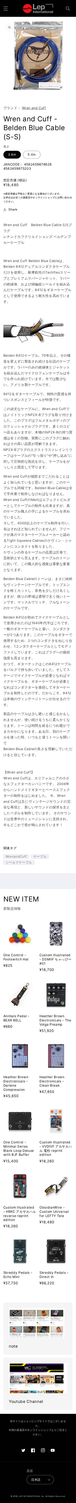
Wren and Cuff (34, 108)
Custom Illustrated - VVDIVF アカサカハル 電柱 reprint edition (55, 1148)
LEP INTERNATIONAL (30, 1496)
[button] (5, 8)
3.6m (12, 154)
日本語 (35, 1479)
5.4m (32, 154)
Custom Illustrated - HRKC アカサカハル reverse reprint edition (19, 1213)
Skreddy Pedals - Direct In (54, 1275)
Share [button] (13, 209)
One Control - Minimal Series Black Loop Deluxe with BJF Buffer (18, 1148)
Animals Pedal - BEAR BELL (16, 1018)
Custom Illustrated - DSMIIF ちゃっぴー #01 (55, 959)
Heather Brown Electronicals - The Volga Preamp (55, 1020)
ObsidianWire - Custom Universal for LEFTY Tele (54, 1211)
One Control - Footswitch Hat (16, 957)
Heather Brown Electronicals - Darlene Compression (15, 1083)
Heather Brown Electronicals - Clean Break (52, 1081)
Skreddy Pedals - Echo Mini (18, 1275)
